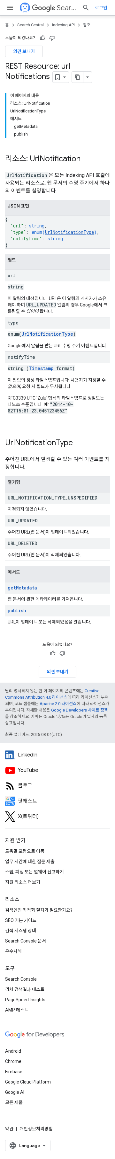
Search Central (67, 8)
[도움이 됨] (42, 38)
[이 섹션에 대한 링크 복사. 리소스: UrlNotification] (86, 159)
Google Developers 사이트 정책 (79, 710)
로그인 (101, 7)
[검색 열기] (86, 8)
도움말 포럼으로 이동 (24, 851)
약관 (9, 1128)
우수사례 (13, 951)
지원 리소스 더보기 (22, 882)
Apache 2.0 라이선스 (58, 703)
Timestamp (41, 368)
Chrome (13, 1061)
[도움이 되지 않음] (52, 38)
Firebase (13, 1071)
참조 (87, 24)
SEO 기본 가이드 (20, 920)
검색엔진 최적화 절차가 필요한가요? (39, 910)
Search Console (21, 979)
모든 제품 (14, 1102)
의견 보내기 (24, 51)
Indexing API (63, 24)
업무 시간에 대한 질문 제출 (30, 861)
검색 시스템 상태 (20, 930)
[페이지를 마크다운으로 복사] (77, 77)
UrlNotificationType (69, 232)
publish (17, 610)
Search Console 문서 (25, 940)
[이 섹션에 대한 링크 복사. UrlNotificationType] (79, 443)
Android (13, 1051)
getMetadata (22, 588)
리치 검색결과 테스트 (24, 989)
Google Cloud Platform (28, 1081)
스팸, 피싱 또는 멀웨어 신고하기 (34, 871)
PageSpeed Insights (25, 999)
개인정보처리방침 (36, 1128)
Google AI (14, 1092)
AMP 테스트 (16, 1010)
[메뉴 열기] (10, 7)
